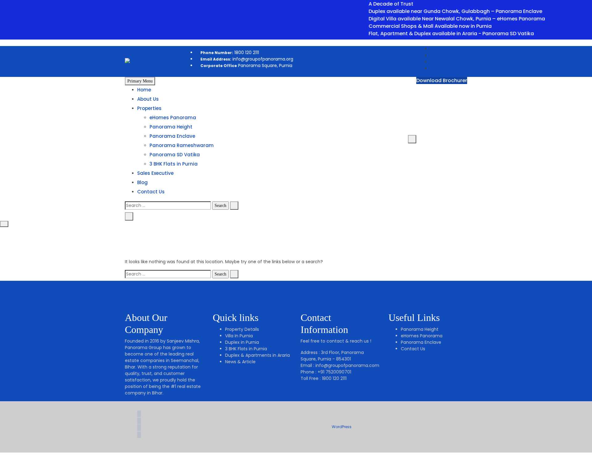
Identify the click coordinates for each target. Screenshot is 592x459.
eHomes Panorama (173, 117)
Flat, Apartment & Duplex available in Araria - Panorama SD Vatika (444, 33)
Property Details (242, 329)
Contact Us (151, 191)
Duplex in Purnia (242, 342)
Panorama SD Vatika (175, 154)
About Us (148, 99)
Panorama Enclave (172, 136)
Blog (142, 182)
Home (144, 89)
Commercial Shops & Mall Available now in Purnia (422, 26)
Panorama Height (171, 127)
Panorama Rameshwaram (182, 145)
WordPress (342, 426)
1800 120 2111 (229, 52)
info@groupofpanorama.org (246, 59)
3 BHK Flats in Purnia (174, 164)
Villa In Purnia (239, 336)
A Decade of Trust (383, 3)
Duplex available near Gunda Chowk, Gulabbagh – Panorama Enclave (448, 11)
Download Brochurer (441, 80)
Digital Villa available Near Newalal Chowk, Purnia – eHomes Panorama (449, 18)
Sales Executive (155, 173)
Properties (149, 108)
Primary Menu (140, 81)
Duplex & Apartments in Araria (257, 355)
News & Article (240, 362)
